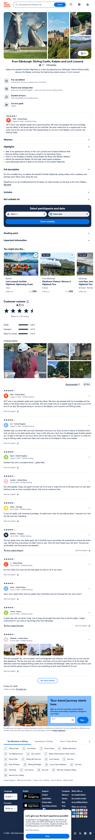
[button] (47, 65)
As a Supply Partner (79, 795)
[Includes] (88, 192)
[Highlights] (88, 146)
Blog (63, 802)
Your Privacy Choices (49, 806)
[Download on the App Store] (31, 805)
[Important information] (88, 240)
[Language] (79, 4)
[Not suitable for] (88, 199)
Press (64, 806)
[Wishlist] (71, 4)
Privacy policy (47, 802)
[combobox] (33, 4)
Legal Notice (46, 798)
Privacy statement (58, 731)
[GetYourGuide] (7, 4)
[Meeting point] (88, 233)
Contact (45, 795)
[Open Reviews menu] (89, 395)
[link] (21, 273)
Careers (64, 798)
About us (65, 795)
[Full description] (88, 169)
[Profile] (87, 4)
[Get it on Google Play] (31, 796)
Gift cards (65, 810)
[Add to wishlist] (36, 255)
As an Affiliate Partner (79, 802)
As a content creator (79, 798)
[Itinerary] (88, 139)
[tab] (17, 741)
